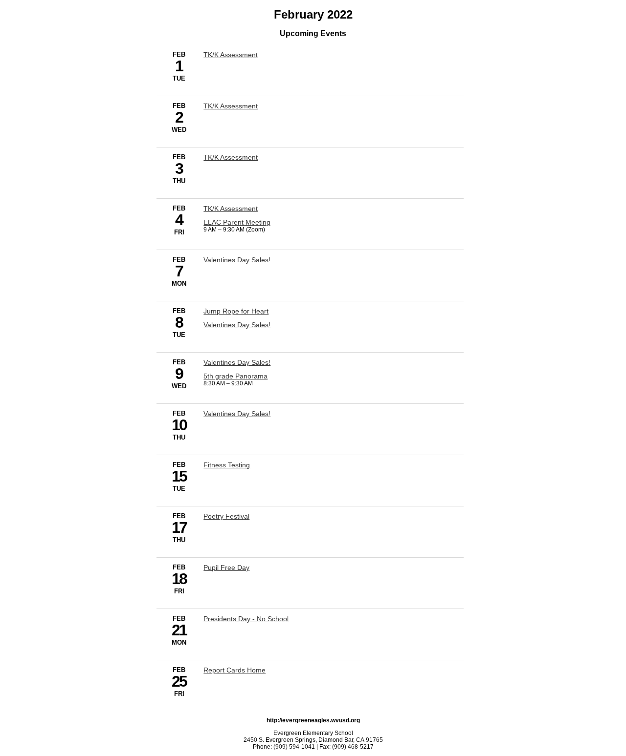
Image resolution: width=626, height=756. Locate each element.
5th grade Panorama (235, 376)
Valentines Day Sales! (236, 260)
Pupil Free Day (226, 567)
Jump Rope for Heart (235, 311)
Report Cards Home (234, 670)
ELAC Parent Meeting (236, 222)
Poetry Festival (226, 516)
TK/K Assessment (230, 55)
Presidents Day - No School (246, 619)
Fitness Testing (226, 465)
